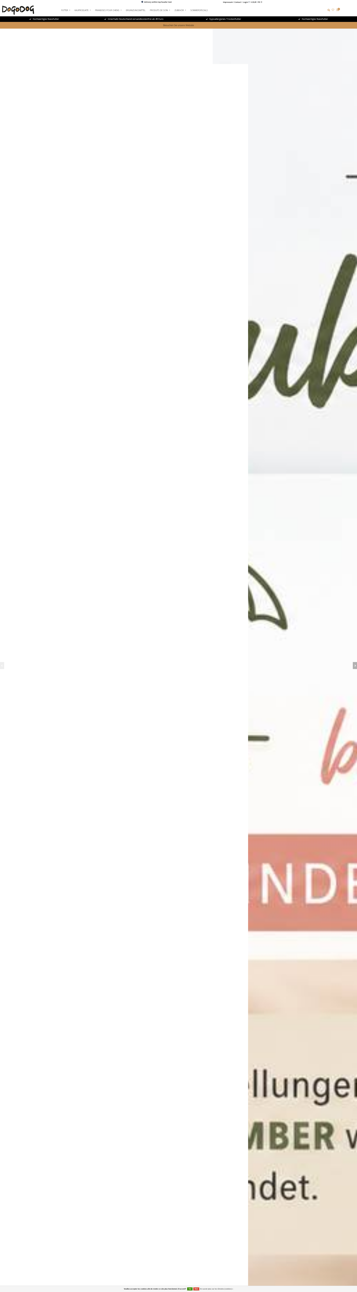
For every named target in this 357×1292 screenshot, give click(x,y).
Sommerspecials (199, 10)
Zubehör (179, 10)
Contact (237, 2)
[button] (2, 665)
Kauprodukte (82, 10)
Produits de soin (159, 10)
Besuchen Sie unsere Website (178, 25)
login (245, 2)
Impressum (228, 2)
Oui (190, 1289)
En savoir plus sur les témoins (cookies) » (216, 1289)
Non (196, 1289)
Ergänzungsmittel (135, 10)
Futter (64, 10)
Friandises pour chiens (107, 10)
